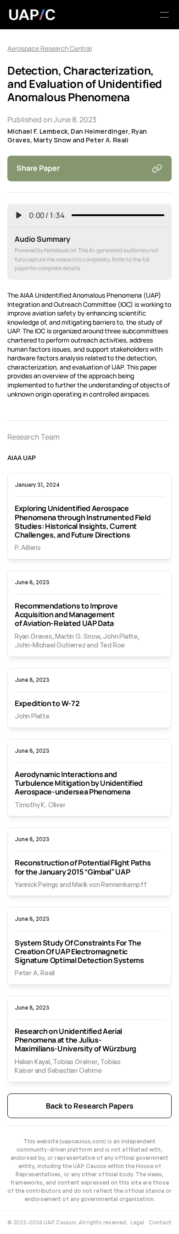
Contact (160, 1222)
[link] (89, 528)
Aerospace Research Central (49, 48)
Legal (137, 1222)
